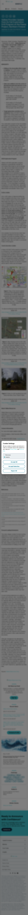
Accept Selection (14, 466)
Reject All (14, 471)
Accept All (14, 462)
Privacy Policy (13, 449)
